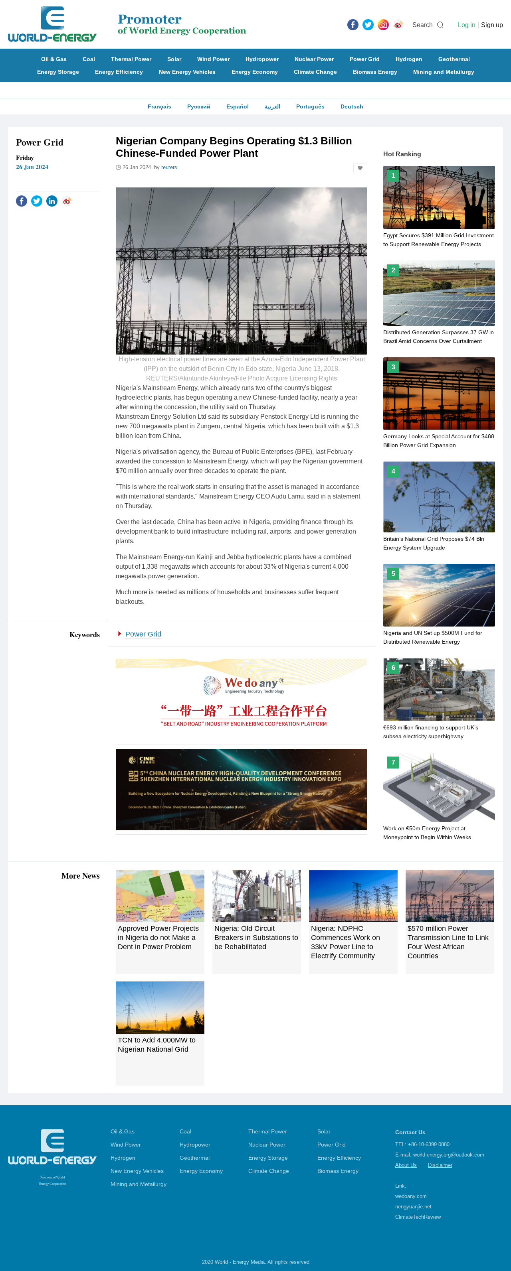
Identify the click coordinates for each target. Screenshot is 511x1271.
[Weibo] (398, 24)
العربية (272, 106)
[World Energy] (127, 24)
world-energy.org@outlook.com (448, 1155)
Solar (174, 59)
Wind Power (213, 59)
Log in (466, 25)
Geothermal (454, 59)
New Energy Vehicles (187, 72)
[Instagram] (383, 24)
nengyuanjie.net (413, 1207)
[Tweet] (368, 24)
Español (237, 106)
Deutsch (352, 106)
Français (159, 106)
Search (422, 25)
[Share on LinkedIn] (51, 200)
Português (310, 106)
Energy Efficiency (119, 72)
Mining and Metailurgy (443, 72)
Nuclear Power (314, 59)
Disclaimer (440, 1165)
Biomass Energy (375, 72)
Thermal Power (131, 59)
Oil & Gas (54, 59)
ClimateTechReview (418, 1217)
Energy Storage (58, 72)
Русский (198, 106)
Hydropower (262, 59)
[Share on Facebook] (21, 200)
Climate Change (315, 72)
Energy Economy (255, 72)
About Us (406, 1165)
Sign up (492, 25)
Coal (89, 59)
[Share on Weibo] (67, 200)
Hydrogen (409, 59)
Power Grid (365, 59)
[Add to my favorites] (360, 168)
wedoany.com (411, 1196)
